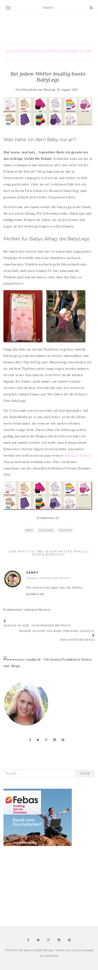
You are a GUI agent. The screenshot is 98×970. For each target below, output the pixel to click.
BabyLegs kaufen (77, 455)
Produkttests (19, 51)
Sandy (32, 572)
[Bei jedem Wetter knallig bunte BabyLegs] (47, 111)
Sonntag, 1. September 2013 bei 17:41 (47, 578)
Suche (85, 773)
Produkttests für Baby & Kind (63, 51)
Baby (29, 530)
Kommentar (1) (48, 518)
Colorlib (76, 950)
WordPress (51, 955)
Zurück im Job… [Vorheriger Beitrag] (36, 625)
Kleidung (46, 530)
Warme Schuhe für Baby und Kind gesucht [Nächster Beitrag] (57, 635)
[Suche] (91, 7)
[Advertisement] (37, 886)
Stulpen (65, 530)
